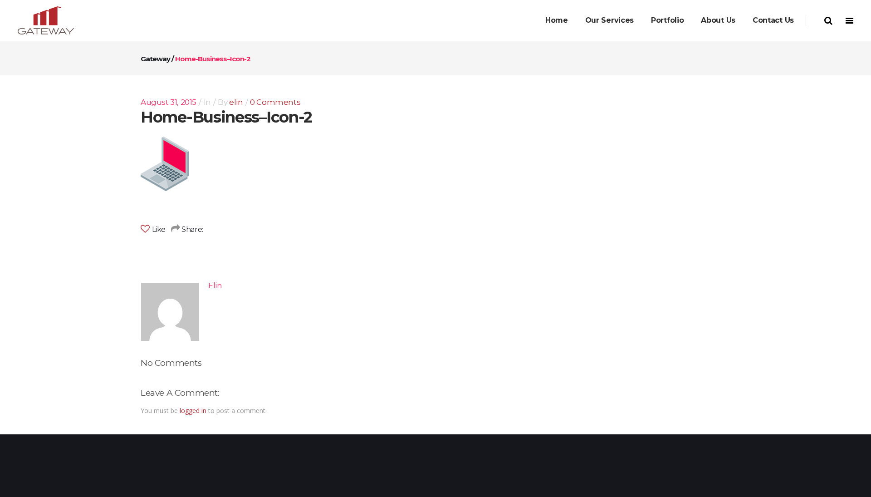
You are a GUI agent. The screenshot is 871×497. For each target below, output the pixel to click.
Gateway (155, 58)
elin (236, 102)
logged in (193, 410)
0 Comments (275, 102)
